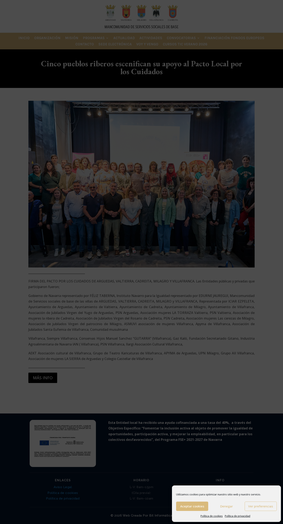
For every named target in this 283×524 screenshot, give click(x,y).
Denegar (226, 506)
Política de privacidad (237, 516)
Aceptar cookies (192, 506)
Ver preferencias (260, 506)
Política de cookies (212, 516)
